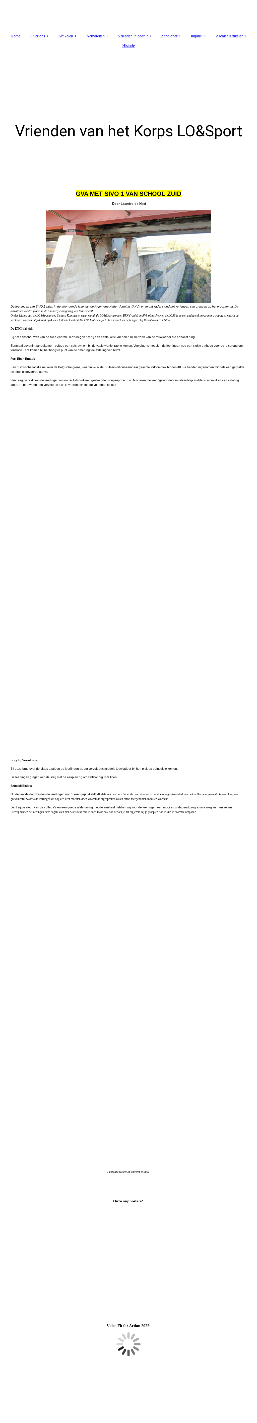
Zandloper (169, 36)
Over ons (37, 36)
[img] (128, 15)
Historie (128, 45)
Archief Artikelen (229, 36)
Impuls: (197, 36)
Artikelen (65, 36)
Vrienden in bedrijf (133, 36)
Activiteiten (95, 36)
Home (15, 36)
